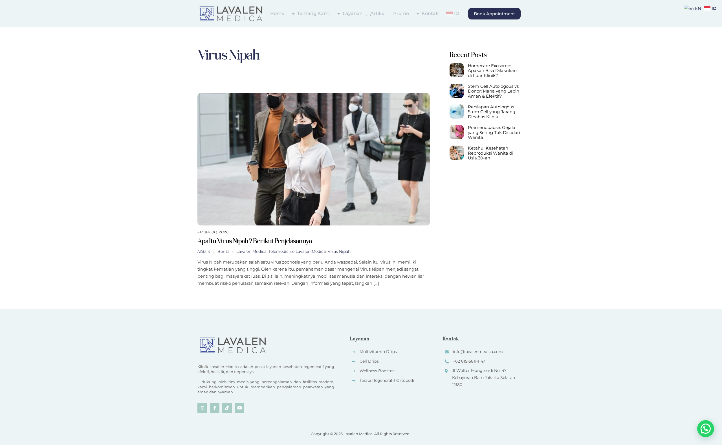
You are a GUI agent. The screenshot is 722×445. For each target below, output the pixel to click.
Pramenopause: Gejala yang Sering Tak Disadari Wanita (494, 132)
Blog (316, 81)
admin (204, 251)
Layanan (352, 13)
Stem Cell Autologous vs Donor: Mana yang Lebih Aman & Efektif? (493, 91)
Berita (296, 81)
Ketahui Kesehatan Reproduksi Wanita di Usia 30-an (490, 153)
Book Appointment (494, 13)
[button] (705, 428)
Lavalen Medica (251, 251)
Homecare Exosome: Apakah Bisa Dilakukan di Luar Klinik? (492, 70)
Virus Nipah (339, 251)
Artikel (378, 13)
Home (277, 13)
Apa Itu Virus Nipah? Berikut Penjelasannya (254, 240)
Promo (401, 13)
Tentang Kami (313, 13)
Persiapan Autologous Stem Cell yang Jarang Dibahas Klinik (491, 111)
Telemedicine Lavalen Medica (297, 251)
